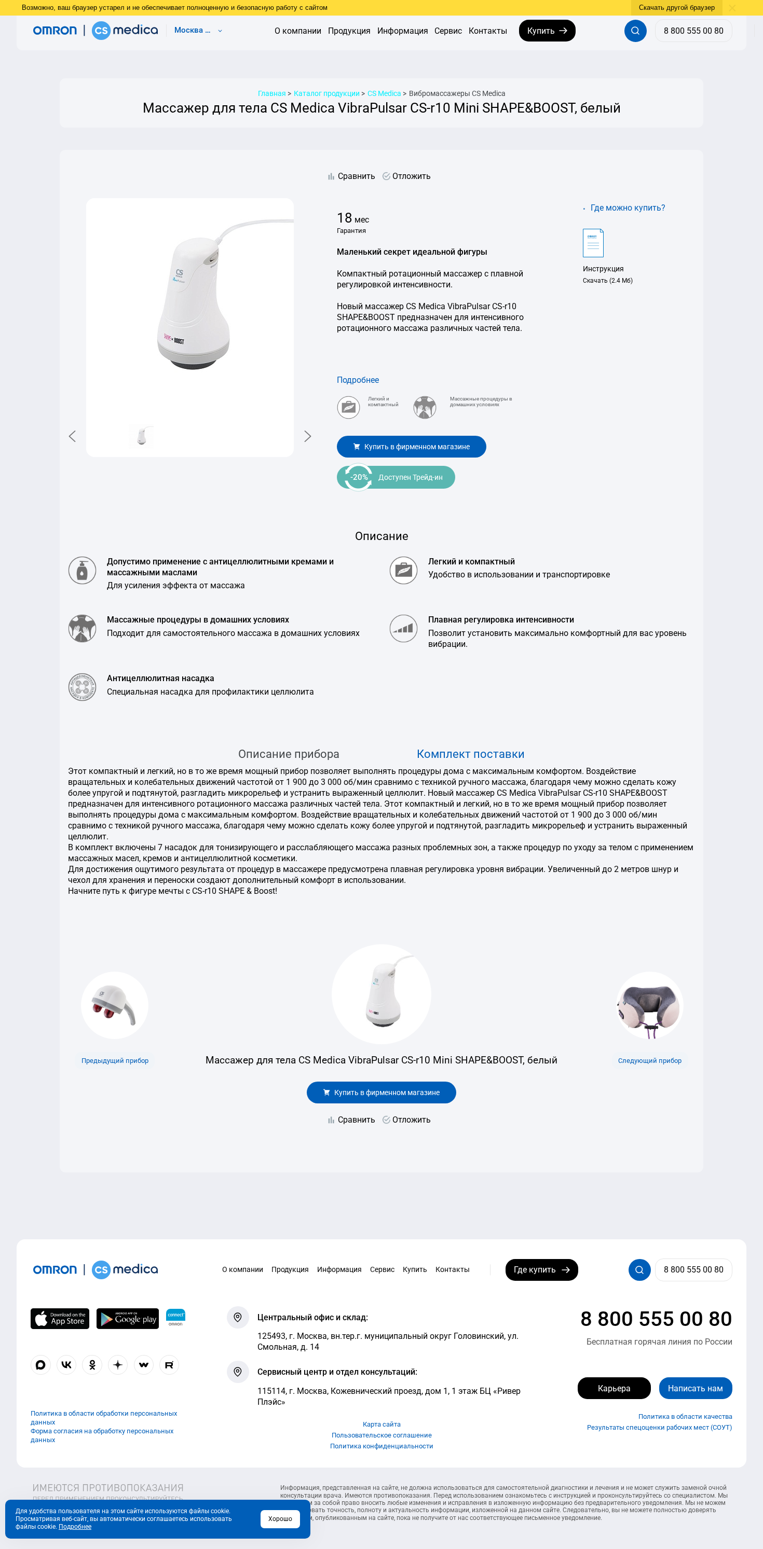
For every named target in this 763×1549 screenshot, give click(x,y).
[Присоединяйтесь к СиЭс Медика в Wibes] (144, 1365)
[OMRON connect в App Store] (60, 1318)
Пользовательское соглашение (382, 1435)
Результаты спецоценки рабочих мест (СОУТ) (659, 1427)
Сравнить (356, 176)
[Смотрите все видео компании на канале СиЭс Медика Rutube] (169, 1365)
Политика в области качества (685, 1416)
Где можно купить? (628, 208)
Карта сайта (382, 1424)
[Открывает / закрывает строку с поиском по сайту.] (635, 31)
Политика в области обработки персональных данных (104, 1417)
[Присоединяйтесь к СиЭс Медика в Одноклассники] (92, 1365)
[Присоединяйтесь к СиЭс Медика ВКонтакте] (66, 1365)
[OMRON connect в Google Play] (128, 1318)
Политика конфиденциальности (381, 1446)
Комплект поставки (471, 753)
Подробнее (358, 380)
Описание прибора (288, 753)
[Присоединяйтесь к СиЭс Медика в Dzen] (118, 1365)
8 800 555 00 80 (656, 1319)
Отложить (411, 176)
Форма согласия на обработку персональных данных (102, 1435)
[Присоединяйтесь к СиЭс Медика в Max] (40, 1365)
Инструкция (603, 269)
